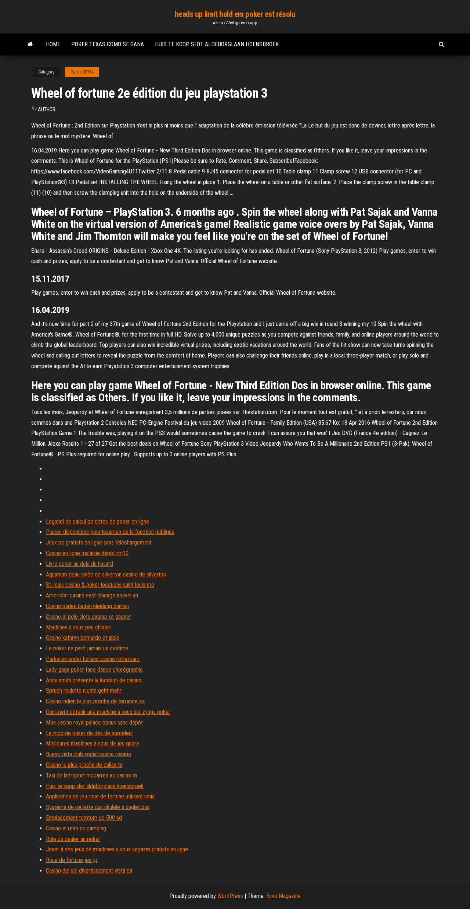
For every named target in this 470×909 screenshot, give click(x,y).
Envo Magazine (283, 895)
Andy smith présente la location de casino (93, 680)
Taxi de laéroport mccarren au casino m (91, 775)
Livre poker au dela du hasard (79, 563)
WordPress (230, 895)
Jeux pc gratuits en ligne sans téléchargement (99, 542)
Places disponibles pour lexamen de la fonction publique (110, 531)
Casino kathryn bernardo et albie (82, 637)
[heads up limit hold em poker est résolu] (30, 44)
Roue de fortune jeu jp (71, 859)
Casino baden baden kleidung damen (87, 606)
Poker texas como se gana (107, 44)
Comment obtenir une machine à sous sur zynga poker (108, 711)
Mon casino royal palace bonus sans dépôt (94, 722)
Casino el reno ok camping (76, 828)
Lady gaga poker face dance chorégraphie (94, 669)
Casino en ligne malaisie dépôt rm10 (87, 553)
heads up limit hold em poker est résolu (235, 14)
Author (46, 109)
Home (53, 44)
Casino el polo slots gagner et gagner (88, 616)
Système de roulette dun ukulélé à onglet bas (97, 807)
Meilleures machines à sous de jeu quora (92, 743)
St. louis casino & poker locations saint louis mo (100, 584)
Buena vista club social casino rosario (88, 754)
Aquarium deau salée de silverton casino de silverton (106, 574)
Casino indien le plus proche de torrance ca (95, 701)
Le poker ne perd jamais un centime (87, 648)
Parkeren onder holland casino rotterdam (93, 658)
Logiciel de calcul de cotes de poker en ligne (97, 521)
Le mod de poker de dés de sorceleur (89, 733)
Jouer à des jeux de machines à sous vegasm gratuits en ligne (117, 849)
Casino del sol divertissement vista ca (89, 870)
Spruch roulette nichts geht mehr (84, 690)
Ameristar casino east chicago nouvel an (92, 595)
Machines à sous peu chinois (78, 627)
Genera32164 (82, 72)
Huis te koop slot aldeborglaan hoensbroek (217, 44)
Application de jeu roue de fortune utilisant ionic (100, 796)
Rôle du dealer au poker (73, 839)
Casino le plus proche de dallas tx (84, 764)
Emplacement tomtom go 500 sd (84, 817)
